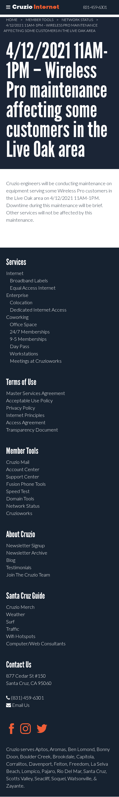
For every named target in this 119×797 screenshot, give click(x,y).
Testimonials (18, 567)
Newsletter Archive (26, 552)
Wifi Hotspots (20, 636)
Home (11, 19)
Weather (15, 614)
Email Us (20, 705)
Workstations (24, 353)
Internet (14, 273)
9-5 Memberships (28, 339)
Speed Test (18, 491)
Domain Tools (20, 498)
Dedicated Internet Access (38, 309)
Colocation (21, 302)
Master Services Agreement (35, 393)
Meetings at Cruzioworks (36, 361)
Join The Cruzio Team (28, 574)
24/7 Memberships (30, 331)
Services (16, 262)
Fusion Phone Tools (26, 484)
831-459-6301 (95, 7)
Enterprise (17, 295)
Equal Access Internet (33, 288)
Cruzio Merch (20, 607)
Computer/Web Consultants (36, 643)
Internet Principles (25, 415)
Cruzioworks (19, 513)
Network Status (77, 19)
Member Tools (39, 19)
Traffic (12, 629)
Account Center (22, 469)
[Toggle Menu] (8, 7)
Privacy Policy (20, 408)
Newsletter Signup (25, 545)
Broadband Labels (29, 280)
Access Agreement (25, 422)
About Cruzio (20, 534)
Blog (10, 560)
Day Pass (19, 346)
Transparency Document (32, 429)
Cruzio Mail (17, 462)
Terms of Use (21, 382)
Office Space (23, 324)
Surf (10, 621)
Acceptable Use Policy (29, 400)
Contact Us (18, 664)
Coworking (17, 317)
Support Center (22, 476)
